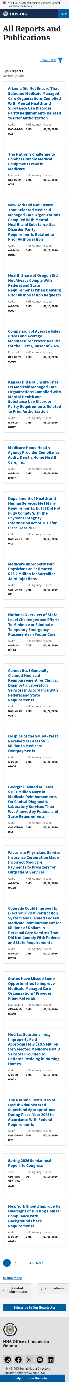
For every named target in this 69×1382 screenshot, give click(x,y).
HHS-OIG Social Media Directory (28, 1368)
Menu (64, 13)
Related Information (17, 1290)
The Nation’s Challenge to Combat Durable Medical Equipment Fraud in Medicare (31, 161)
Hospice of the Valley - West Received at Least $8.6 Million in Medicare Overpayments (33, 743)
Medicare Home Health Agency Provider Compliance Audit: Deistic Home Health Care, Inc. (34, 455)
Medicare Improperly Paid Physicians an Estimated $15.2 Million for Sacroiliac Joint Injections (31, 571)
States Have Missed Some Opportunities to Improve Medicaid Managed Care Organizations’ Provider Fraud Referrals (31, 988)
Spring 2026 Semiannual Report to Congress (29, 1163)
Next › (40, 1263)
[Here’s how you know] (34, 4)
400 (31, 1263)
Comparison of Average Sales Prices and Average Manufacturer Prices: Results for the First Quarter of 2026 (34, 338)
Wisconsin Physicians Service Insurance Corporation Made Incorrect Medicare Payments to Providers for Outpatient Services (34, 862)
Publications (54, 1288)
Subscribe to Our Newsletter (34, 1307)
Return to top (12, 1278)
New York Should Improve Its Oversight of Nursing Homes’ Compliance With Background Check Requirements (34, 1216)
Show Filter (48, 60)
